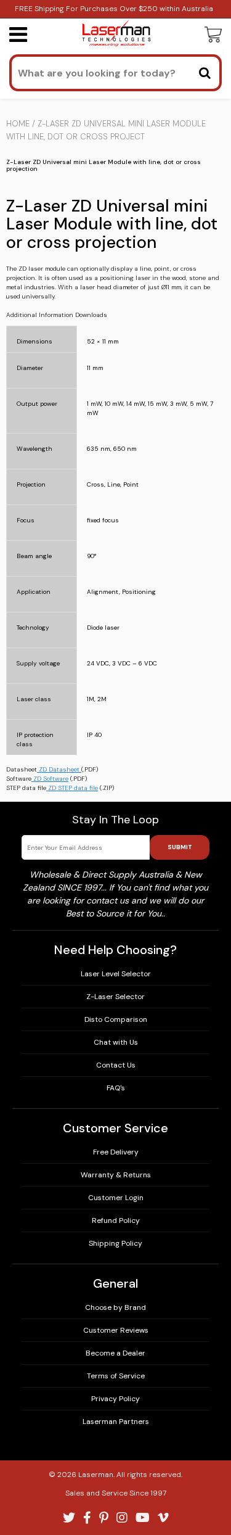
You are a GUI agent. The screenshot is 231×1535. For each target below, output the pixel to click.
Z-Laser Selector (115, 997)
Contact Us (116, 1065)
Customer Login (116, 1198)
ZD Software (50, 779)
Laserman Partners (116, 1421)
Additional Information (39, 315)
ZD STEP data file (73, 788)
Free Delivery (116, 1152)
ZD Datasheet (59, 769)
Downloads (91, 315)
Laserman (95, 1474)
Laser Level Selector (116, 974)
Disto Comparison (115, 1019)
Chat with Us (116, 1042)
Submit (180, 847)
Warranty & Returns (116, 1175)
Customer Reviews (115, 1330)
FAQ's (116, 1088)
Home (18, 123)
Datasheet (21, 769)
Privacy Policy (115, 1399)
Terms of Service (116, 1376)
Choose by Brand (115, 1307)
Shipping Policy (115, 1243)
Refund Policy (116, 1220)
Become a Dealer (115, 1353)
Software (18, 779)
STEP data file (26, 788)
